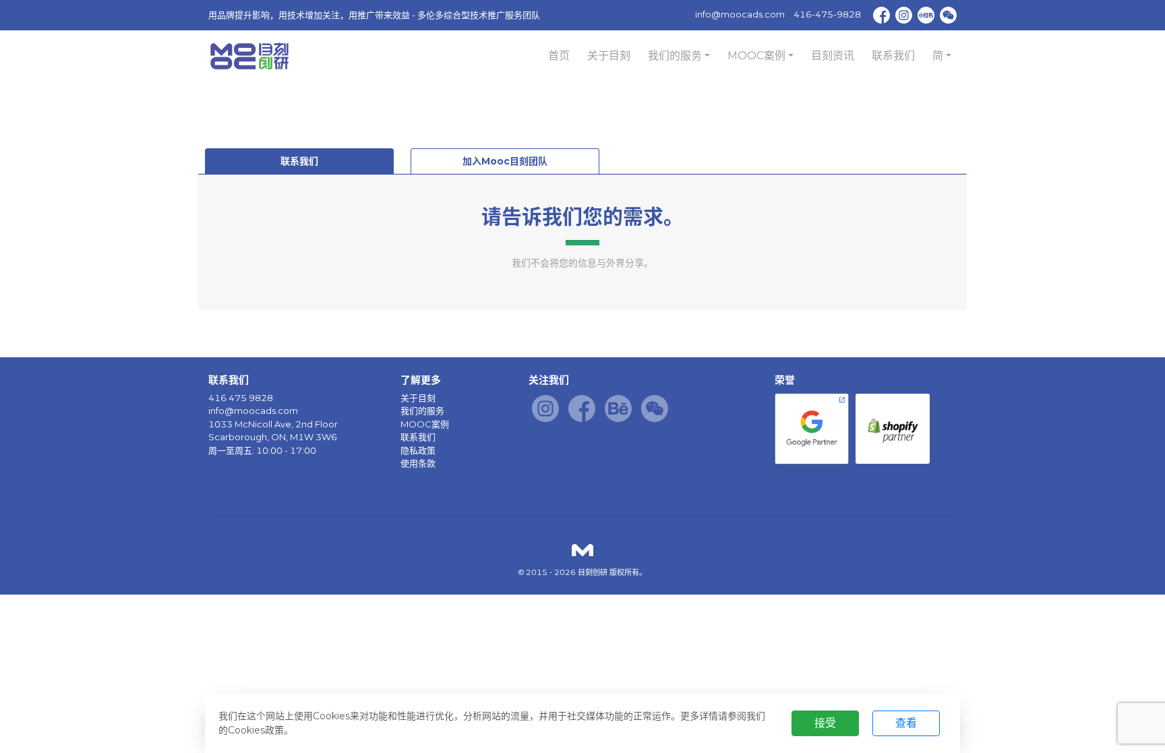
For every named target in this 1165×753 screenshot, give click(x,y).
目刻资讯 (832, 55)
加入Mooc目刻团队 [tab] (504, 161)
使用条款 (418, 463)
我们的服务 (422, 410)
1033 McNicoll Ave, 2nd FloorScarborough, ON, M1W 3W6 (273, 431)
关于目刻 (608, 55)
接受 (825, 723)
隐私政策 (418, 450)
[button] (679, 55)
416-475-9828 (827, 14)
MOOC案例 (424, 424)
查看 (906, 723)
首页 (559, 55)
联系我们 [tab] (299, 161)
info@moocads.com (740, 14)
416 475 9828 (240, 397)
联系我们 (893, 55)
